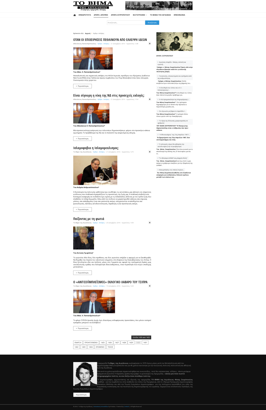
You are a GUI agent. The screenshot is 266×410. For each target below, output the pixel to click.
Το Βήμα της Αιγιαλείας (160, 15)
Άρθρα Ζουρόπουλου (120, 15)
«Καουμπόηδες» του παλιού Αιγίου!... (171, 170)
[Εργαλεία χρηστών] (149, 43)
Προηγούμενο (91, 342)
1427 (117, 342)
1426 (110, 342)
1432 (76, 347)
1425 (103, 342)
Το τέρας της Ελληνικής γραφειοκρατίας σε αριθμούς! (173, 122)
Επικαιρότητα (85, 15)
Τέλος (110, 347)
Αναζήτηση (152, 22)
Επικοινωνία (179, 15)
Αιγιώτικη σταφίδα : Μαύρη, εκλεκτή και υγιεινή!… (172, 63)
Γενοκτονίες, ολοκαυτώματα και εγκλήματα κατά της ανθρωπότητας (174, 77)
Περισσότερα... (83, 86)
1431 (145, 342)
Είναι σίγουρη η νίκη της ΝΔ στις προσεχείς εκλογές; (108, 95)
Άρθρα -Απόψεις (101, 15)
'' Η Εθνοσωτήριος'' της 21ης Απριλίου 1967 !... (174, 135)
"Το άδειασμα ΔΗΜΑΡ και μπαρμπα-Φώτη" (173, 158)
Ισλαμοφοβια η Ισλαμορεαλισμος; (96, 148)
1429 (131, 342)
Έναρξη (78, 342)
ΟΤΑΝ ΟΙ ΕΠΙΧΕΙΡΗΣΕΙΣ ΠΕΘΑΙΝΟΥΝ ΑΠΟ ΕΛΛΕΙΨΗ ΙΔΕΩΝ (110, 39)
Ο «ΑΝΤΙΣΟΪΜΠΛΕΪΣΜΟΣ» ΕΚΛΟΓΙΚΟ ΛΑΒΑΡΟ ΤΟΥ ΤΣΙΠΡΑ (110, 282)
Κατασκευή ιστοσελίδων (101, 406)
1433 (83, 347)
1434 (90, 347)
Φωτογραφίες (139, 15)
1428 (124, 342)
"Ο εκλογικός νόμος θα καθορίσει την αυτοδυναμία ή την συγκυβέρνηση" (171, 145)
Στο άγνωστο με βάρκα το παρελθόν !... (172, 111)
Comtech (126, 406)
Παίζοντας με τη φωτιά (88, 218)
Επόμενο (100, 347)
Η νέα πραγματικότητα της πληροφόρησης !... (174, 99)
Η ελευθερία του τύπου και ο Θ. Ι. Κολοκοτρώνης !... (170, 89)
